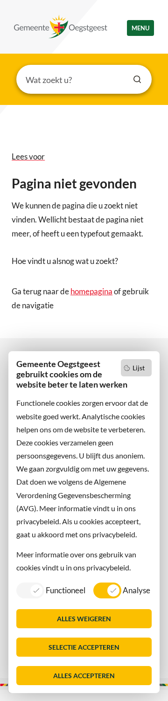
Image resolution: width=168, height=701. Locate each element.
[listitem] (50, 590)
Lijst (139, 368)
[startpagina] (60, 27)
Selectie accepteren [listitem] (84, 647)
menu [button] (140, 28)
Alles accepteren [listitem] (84, 676)
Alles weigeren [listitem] (84, 619)
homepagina (91, 291)
